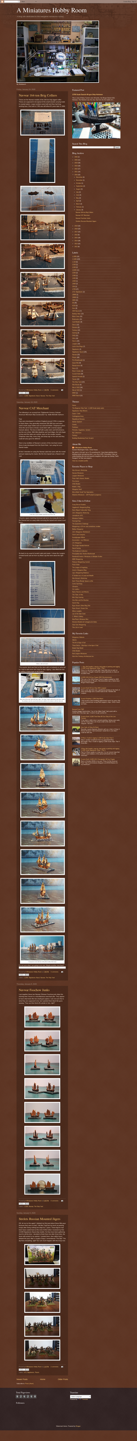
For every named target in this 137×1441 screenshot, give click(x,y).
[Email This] (20, 393)
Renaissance (76, 365)
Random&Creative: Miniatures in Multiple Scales (87, 556)
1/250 (74, 273)
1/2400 (74, 270)
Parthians (75, 427)
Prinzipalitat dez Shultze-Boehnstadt (83, 553)
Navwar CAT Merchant (34, 408)
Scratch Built (76, 374)
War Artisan (75, 384)
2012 (76, 246)
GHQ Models (76, 484)
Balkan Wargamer (77, 529)
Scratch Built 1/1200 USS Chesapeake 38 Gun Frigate (98, 759)
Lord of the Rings (77, 346)
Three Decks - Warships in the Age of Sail (85, 645)
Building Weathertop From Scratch (83, 438)
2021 (76, 171)
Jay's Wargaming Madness (80, 573)
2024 (76, 163)
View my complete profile (80, 461)
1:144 (74, 262)
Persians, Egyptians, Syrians (81, 430)
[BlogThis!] (22, 393)
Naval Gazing (76, 548)
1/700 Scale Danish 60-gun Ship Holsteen (87, 94)
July (77, 192)
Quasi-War (75, 363)
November (79, 180)
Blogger (78, 1426)
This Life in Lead (77, 627)
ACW (73, 305)
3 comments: (55, 972)
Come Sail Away (77, 584)
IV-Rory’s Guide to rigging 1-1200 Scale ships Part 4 (97, 738)
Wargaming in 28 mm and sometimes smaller (86, 526)
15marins (75, 586)
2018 (76, 229)
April (77, 201)
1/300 (74, 275)
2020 (76, 174)
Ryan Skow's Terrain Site (80, 608)
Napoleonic (75, 349)
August (78, 189)
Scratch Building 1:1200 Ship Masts (92, 698)
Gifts (73, 338)
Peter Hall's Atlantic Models (80, 478)
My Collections (76, 432)
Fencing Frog (76, 521)
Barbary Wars (76, 314)
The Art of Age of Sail (79, 642)
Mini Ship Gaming (77, 597)
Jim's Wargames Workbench (81, 532)
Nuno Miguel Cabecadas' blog (81, 510)
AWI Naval (75, 311)
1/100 (74, 264)
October (78, 183)
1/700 (74, 289)
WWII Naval (76, 395)
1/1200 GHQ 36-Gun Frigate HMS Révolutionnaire (96, 677)
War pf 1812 (76, 390)
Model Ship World (77, 648)
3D (73, 303)
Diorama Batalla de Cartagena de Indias (84, 622)
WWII (74, 393)
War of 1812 (76, 387)
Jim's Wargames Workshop (80, 513)
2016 (76, 235)
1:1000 (74, 256)
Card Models (76, 322)
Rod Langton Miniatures (79, 653)
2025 (76, 160)
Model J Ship (76, 486)
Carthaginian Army (78, 416)
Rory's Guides (76, 371)
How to (74, 341)
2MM (73, 300)
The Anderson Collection (79, 551)
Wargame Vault (77, 489)
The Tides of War (77, 594)
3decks (74, 640)
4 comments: (55, 390)
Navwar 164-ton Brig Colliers (38, 95)
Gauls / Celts (76, 413)
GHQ (73, 335)
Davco (74, 324)
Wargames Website (78, 637)
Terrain (74, 379)
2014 (76, 240)
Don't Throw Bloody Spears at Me (82, 581)
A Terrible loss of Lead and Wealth (82, 575)
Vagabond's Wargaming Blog (81, 507)
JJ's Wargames (77, 543)
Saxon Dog (75, 603)
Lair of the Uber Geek (79, 614)
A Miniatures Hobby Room (52, 10)
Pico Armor (75, 481)
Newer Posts (22, 1379)
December (79, 177)
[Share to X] (24, 393)
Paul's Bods (76, 564)
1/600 (74, 283)
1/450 (74, 278)
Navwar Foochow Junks (34, 990)
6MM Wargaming (77, 559)
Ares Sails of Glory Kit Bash (90, 727)
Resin (74, 368)
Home (42, 1379)
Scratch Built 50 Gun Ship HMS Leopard (93, 688)
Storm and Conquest (78, 534)
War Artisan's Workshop (79, 470)
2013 (76, 243)
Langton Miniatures (78, 476)
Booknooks (75, 319)
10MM (74, 294)
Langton (74, 344)
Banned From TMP (78, 709)
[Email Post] (62, 390)
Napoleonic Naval (34, 396)
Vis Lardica (75, 589)
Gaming (74, 333)
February (79, 207)
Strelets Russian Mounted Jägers (39, 1219)
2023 (76, 166)
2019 (76, 226)
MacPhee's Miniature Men (80, 619)
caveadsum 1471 (77, 515)
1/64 (73, 286)
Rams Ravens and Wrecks (80, 592)
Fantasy (74, 330)
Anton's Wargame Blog (79, 570)
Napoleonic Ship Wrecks (79, 411)
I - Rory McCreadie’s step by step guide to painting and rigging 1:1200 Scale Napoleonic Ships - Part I (100, 667)
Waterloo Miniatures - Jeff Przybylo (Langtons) (86, 495)
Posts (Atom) (29, 1383)
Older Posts (63, 1379)
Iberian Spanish (77, 422)
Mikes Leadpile (77, 611)
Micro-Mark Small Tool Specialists (82, 492)
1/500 (74, 281)
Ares (73, 308)
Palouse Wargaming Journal (81, 562)
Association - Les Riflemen (80, 540)
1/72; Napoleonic (29, 1372)
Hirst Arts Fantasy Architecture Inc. (83, 656)
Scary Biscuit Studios (79, 504)
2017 (76, 232)
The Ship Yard (50, 396)
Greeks (74, 424)
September (79, 186)
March (78, 204)
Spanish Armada (77, 376)
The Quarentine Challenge (80, 524)
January (78, 210)
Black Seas (75, 316)
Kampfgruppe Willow (78, 537)
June (78, 195)
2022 (76, 169)
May (77, 198)
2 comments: (55, 1367)
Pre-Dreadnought (77, 360)
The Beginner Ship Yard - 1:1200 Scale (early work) (88, 408)
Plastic (37, 1372)
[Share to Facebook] (26, 393)
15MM (74, 297)
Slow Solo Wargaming (79, 625)
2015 (76, 237)
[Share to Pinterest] (28, 393)
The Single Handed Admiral (80, 545)
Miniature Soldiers (77, 518)
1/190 (74, 267)
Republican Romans (78, 419)
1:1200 (26, 396)
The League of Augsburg (79, 567)
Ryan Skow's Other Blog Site (81, 605)
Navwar (42, 396)
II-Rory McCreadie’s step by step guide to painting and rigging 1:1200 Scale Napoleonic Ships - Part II (100, 749)
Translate (85, 1399)
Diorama (74, 327)
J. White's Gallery (77, 616)
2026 (76, 157)
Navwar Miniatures (78, 473)
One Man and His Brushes (80, 600)
